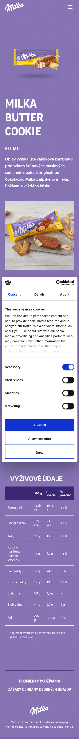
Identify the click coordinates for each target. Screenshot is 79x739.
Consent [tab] (14, 294)
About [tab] (64, 294)
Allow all (39, 425)
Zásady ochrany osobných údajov (39, 689)
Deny (39, 452)
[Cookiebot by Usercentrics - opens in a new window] (56, 282)
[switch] (68, 380)
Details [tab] (39, 294)
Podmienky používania (39, 681)
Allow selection (39, 439)
